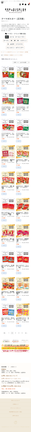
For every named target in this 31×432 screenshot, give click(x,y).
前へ (5, 333)
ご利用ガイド (15, 404)
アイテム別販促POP (8, 52)
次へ (26, 333)
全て (2, 52)
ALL (7, 37)
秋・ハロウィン (22, 40)
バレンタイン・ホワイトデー (15, 47)
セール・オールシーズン (17, 37)
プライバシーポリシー (15, 408)
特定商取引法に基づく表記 (15, 411)
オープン (6, 40)
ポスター (15, 52)
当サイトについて (15, 400)
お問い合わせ (15, 415)
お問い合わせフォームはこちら (11, 378)
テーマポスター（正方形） (23, 52)
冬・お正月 (11, 44)
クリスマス (19, 44)
